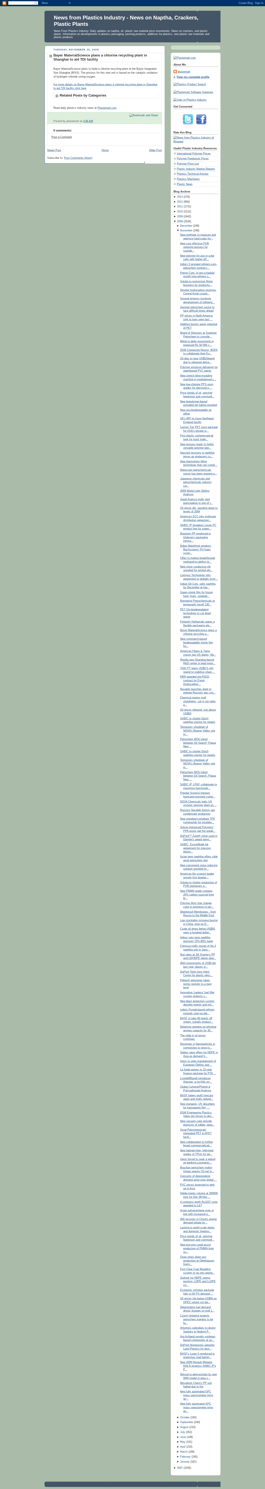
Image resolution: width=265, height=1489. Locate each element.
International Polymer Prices (194, 153)
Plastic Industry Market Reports (196, 168)
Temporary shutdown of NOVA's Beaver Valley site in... (197, 731)
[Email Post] (158, 121)
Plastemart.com (107, 107)
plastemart (184, 71)
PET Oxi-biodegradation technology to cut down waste (195, 613)
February (185, 1456)
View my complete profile (193, 77)
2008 (180, 221)
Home (105, 150)
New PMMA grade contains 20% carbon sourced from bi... (197, 895)
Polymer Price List (188, 163)
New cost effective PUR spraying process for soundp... (194, 247)
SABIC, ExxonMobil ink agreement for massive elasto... (195, 848)
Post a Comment (62, 137)
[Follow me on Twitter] (189, 125)
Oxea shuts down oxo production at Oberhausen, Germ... (197, 1261)
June (183, 1437)
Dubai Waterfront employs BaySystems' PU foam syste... (195, 549)
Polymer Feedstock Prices (193, 158)
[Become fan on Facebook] (202, 125)
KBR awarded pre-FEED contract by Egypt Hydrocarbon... (194, 680)
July (182, 1432)
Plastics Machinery (188, 179)
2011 (180, 206)
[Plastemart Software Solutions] (193, 92)
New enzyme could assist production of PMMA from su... (197, 1248)
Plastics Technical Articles (192, 173)
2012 (180, 201)
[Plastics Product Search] (189, 84)
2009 (180, 216)
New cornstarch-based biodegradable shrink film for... (196, 642)
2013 (180, 196)
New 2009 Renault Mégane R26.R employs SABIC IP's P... (198, 1366)
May (182, 1441)
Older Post (155, 150)
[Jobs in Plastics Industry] (190, 99)
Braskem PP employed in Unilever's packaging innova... (195, 537)
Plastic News (185, 184)
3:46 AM (88, 121)
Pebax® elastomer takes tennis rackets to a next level (196, 984)
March (184, 1451)
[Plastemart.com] (184, 57)
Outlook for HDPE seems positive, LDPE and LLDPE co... (198, 1281)
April (183, 1446)
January (185, 1461)
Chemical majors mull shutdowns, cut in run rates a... (198, 701)
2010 (180, 211)
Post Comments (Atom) (78, 158)
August (184, 1427)
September (186, 1422)
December (186, 225)
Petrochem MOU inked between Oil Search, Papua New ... (198, 743)
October (185, 1417)
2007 (180, 1467)
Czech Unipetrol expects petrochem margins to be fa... (196, 1319)
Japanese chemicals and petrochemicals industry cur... (196, 482)
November (186, 230)
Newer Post (54, 150)
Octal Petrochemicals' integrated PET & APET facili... (196, 1133)
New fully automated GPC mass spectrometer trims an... (196, 1395)
